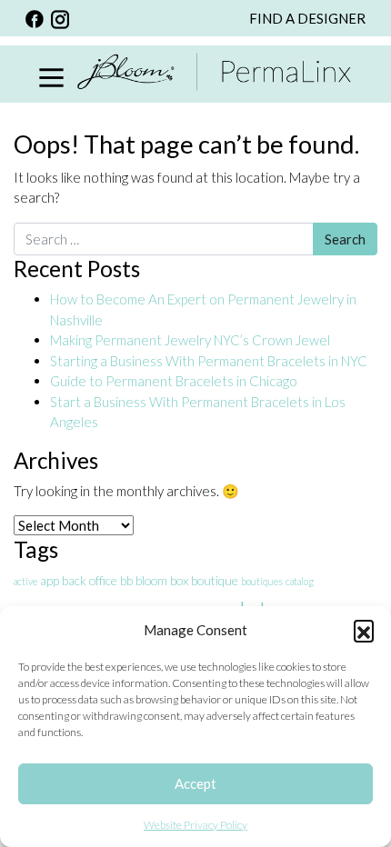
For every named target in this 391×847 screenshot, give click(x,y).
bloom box (161, 580)
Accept (195, 783)
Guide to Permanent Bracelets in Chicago (173, 381)
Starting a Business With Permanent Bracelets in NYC (208, 361)
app (49, 580)
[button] (364, 630)
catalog (300, 581)
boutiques (262, 581)
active (25, 581)
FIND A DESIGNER (307, 18)
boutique (214, 580)
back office (89, 580)
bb (126, 580)
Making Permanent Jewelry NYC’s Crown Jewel (190, 340)
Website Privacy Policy (195, 825)
